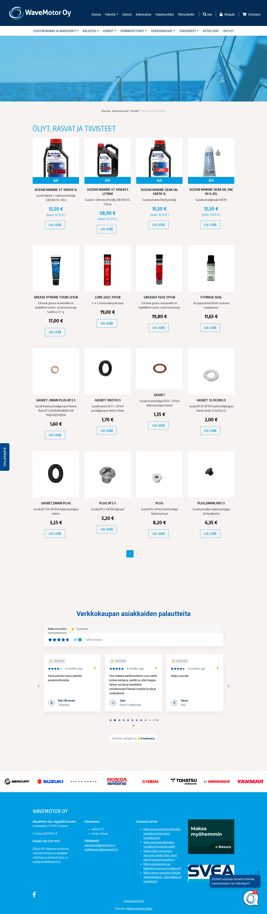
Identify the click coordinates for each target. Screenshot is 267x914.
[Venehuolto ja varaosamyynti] (40, 13)
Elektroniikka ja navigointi (54, 31)
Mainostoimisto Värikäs (139, 908)
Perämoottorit (132, 31)
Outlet (228, 31)
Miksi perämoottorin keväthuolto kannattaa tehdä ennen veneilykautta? (162, 833)
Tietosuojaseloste (133, 901)
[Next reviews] (228, 686)
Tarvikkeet (187, 31)
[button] (4, 457)
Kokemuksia (143, 14)
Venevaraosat (162, 31)
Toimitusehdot (164, 14)
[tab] (110, 720)
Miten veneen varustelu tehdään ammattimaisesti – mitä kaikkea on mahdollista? (162, 877)
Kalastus (89, 31)
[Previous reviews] (38, 686)
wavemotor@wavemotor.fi (99, 845)
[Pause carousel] (133, 725)
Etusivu (96, 14)
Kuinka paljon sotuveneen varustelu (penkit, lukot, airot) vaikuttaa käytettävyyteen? (160, 855)
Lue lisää (55, 225)
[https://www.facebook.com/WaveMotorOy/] (34, 894)
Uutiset (127, 14)
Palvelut (110, 14)
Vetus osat (211, 31)
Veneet (108, 31)
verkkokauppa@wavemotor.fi (101, 849)
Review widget (122, 738)
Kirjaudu (229, 14)
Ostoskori (253, 14)
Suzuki (134, 110)
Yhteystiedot (186, 14)
